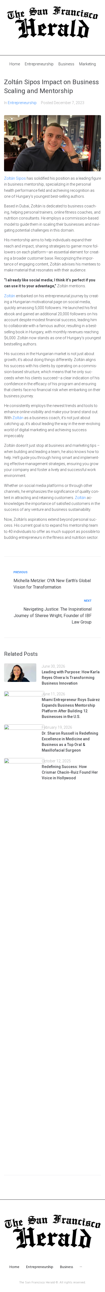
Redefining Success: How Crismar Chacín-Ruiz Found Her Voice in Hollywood (70, 772)
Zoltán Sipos (15, 178)
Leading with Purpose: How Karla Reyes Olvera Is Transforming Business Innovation (71, 677)
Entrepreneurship (22, 103)
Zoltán (9, 296)
